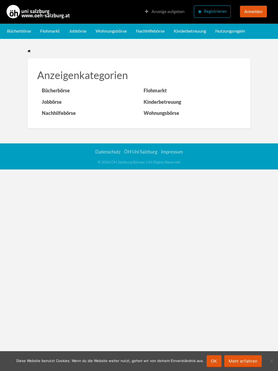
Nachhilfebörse (150, 31)
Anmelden (253, 11)
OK (214, 361)
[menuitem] (164, 11)
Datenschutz (108, 152)
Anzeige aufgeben (168, 11)
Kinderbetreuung (190, 31)
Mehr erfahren (243, 361)
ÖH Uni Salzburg (140, 152)
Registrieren (215, 11)
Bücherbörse (19, 31)
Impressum (172, 152)
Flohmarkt (50, 31)
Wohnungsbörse (111, 31)
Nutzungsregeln (230, 31)
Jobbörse (77, 31)
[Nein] (271, 361)
